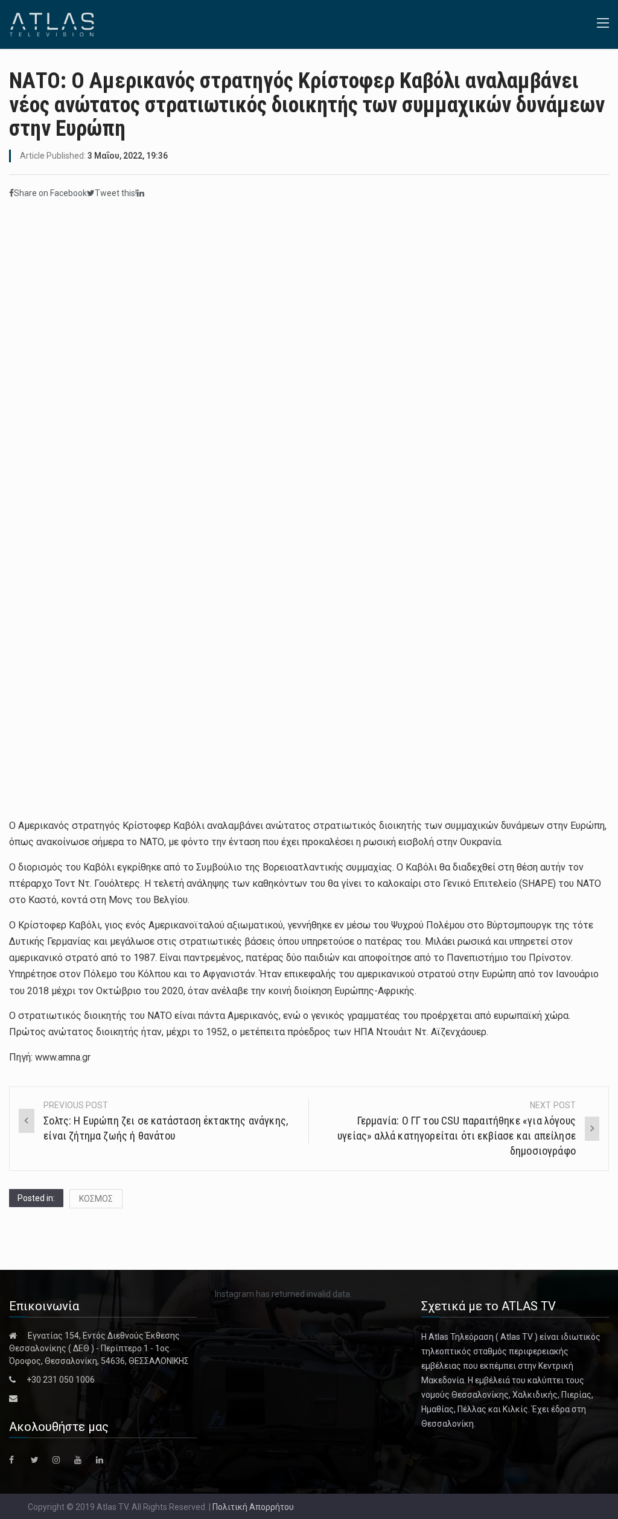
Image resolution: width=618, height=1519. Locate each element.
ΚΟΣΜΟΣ (96, 1198)
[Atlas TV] (52, 23)
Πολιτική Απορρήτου (253, 1507)
